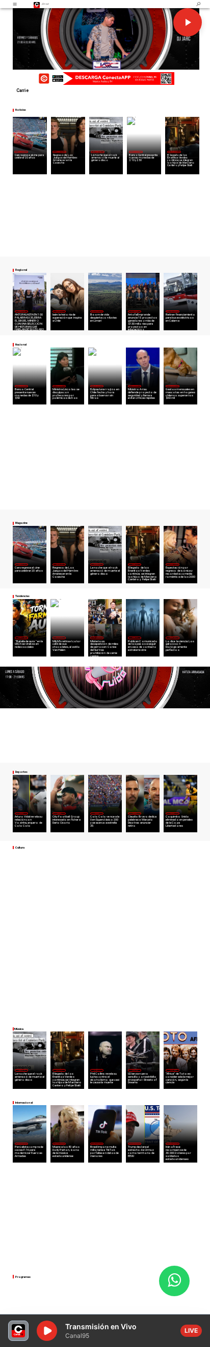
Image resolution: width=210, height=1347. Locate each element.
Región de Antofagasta (172, 310)
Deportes (21, 812)
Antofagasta (134, 310)
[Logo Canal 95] (37, 4)
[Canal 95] (15, 4)
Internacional (97, 637)
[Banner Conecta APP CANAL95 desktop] (105, 78)
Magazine (21, 151)
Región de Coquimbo (97, 310)
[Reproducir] (187, 22)
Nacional (136, 151)
